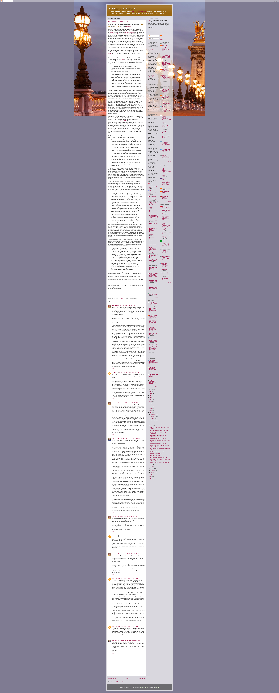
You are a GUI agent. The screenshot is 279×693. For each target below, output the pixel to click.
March (152, 468)
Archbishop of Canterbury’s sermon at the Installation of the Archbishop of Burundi (166, 173)
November (153, 416)
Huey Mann (114, 578)
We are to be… (152, 238)
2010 (150, 474)
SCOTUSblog (152, 302)
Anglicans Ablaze (153, 273)
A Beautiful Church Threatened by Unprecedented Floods (158, 436)
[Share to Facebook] (134, 298)
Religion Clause (153, 315)
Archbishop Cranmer (165, 197)
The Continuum (166, 188)
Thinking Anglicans (151, 184)
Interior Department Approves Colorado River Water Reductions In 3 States (166, 217)
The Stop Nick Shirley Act (165, 252)
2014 (150, 406)
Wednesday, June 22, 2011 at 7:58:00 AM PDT (130, 536)
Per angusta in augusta (155, 455)
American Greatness (164, 264)
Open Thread (164, 279)
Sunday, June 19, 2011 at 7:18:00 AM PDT (128, 305)
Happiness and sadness (152, 370)
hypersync (152, 237)
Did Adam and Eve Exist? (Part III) (118, 21)
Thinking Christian (164, 132)
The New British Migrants (165, 259)
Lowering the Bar (153, 344)
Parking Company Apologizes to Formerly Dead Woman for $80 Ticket (153, 348)
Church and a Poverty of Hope (152, 269)
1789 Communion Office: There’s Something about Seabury (153, 250)
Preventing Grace (166, 149)
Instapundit (150, 49)
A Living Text (152, 293)
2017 (150, 401)
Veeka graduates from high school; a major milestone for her (166, 144)
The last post (152, 224)
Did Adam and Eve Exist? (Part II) (158, 443)
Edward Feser (165, 191)
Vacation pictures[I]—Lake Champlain (166, 103)
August (152, 422)
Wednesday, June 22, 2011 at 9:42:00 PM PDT (128, 578)
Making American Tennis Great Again (153, 341)
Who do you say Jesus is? (165, 50)
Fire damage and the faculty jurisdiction (153, 311)
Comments (152, 38)
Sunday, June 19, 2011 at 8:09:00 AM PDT (128, 402)
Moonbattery (165, 278)
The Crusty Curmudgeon (152, 361)
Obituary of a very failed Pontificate (153, 259)
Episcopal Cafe (153, 210)
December (153, 414)
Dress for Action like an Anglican (166, 151)
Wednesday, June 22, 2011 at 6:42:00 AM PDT (129, 516)
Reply (113, 368)
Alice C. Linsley (116, 438)
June (152, 425)
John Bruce (115, 305)
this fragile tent (153, 190)
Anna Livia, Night (153, 199)
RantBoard (150, 80)
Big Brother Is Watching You (156, 453)
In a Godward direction (152, 197)
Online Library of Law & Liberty (153, 338)
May (152, 464)
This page (150, 20)
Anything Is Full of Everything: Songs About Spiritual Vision (166, 227)
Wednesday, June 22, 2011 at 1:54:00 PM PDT (129, 553)
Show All (156, 297)
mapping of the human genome (119, 33)
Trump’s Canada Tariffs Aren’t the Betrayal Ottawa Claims (165, 245)
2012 (150, 410)
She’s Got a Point (153, 281)
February (153, 470)
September (153, 420)
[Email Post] (127, 298)
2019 (150, 397)
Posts (151, 35)
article (122, 59)
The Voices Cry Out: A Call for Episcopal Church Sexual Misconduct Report (153, 218)
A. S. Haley (114, 372)
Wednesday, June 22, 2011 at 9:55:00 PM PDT (128, 626)
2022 (150, 391)
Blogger (157, 687)
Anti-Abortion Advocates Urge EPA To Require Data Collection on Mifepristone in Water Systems (153, 319)
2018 (150, 399)
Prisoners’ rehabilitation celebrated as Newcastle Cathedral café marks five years (166, 119)
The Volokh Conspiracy (152, 326)
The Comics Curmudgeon (152, 368)
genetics (111, 32)
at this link (116, 26)
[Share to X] (133, 298)
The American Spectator (165, 241)
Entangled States (166, 125)
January (153, 472)
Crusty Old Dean (153, 215)
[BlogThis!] (132, 298)
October (153, 418)
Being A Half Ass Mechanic (152, 383)
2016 (150, 403)
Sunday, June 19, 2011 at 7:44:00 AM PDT (129, 372)
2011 (150, 412)
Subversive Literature (151, 376)
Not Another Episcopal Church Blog (165, 47)
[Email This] (130, 298)
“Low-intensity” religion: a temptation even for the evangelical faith (166, 182)
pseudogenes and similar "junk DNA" (117, 120)
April (152, 466)
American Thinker (166, 272)
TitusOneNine (165, 100)
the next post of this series (115, 284)
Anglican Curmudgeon (122, 8)
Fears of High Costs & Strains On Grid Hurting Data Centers (166, 209)
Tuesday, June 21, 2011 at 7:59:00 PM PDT (130, 438)
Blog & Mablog (153, 280)
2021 (150, 393)
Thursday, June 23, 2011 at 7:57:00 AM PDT (130, 640)
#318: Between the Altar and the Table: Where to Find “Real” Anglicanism (166, 57)
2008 (150, 478)
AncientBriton (165, 69)
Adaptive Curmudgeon (152, 381)
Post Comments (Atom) (120, 681)
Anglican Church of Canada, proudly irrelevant (166, 78)
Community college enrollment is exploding (166, 236)
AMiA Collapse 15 (153, 294)
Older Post (141, 679)
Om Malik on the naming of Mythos (166, 127)
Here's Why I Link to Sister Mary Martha (159, 462)
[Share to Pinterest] (136, 298)
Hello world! (151, 211)
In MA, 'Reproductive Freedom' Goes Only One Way (166, 110)
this (155, 132)
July (152, 423)
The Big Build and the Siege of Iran (165, 274)
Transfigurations (166, 95)
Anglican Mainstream (165, 179)
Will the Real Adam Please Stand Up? (159, 457)
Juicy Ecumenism (153, 267)
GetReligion (165, 155)
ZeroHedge (164, 213)
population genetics (129, 32)
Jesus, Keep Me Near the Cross (165, 97)
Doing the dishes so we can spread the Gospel (153, 206)
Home (127, 679)
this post (150, 132)
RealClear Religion (164, 107)
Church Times (165, 115)
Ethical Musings (153, 223)
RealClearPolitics (166, 206)
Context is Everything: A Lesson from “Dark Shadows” (153, 232)
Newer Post (112, 679)
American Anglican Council (166, 63)
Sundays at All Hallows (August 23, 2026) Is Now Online (153, 275)
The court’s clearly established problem (153, 304)
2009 (150, 476)
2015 (150, 405)
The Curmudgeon (153, 374)
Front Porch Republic (165, 224)
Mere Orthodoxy (166, 89)
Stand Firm (164, 54)
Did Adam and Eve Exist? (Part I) (157, 451)
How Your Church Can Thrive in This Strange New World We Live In (166, 135)
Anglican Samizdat (164, 76)
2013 (150, 408)
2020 (150, 395)
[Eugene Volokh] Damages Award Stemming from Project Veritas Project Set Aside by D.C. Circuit (153, 331)
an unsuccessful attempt (139, 11)
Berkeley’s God (165, 192)
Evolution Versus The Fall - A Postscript (159, 430)
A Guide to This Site (152, 30)
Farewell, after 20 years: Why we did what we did (166, 157)
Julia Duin (164, 141)
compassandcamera (144, 687)
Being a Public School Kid (165, 91)
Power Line (164, 250)
